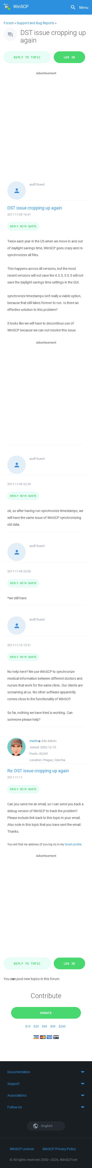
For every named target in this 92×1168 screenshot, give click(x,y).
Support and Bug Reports (35, 23)
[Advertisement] (46, 122)
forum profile (73, 844)
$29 (36, 1026)
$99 (52, 1026)
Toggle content (46, 1072)
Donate (46, 1013)
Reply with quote (23, 226)
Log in (69, 57)
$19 (27, 1026)
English (46, 1126)
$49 (44, 1026)
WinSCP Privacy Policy (59, 1149)
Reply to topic (27, 57)
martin (33, 741)
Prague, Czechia (54, 760)
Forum (9, 23)
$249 (62, 1026)
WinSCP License (22, 1149)
